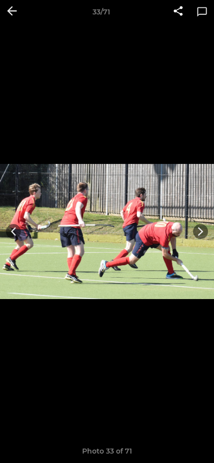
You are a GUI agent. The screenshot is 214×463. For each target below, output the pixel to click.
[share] (178, 12)
